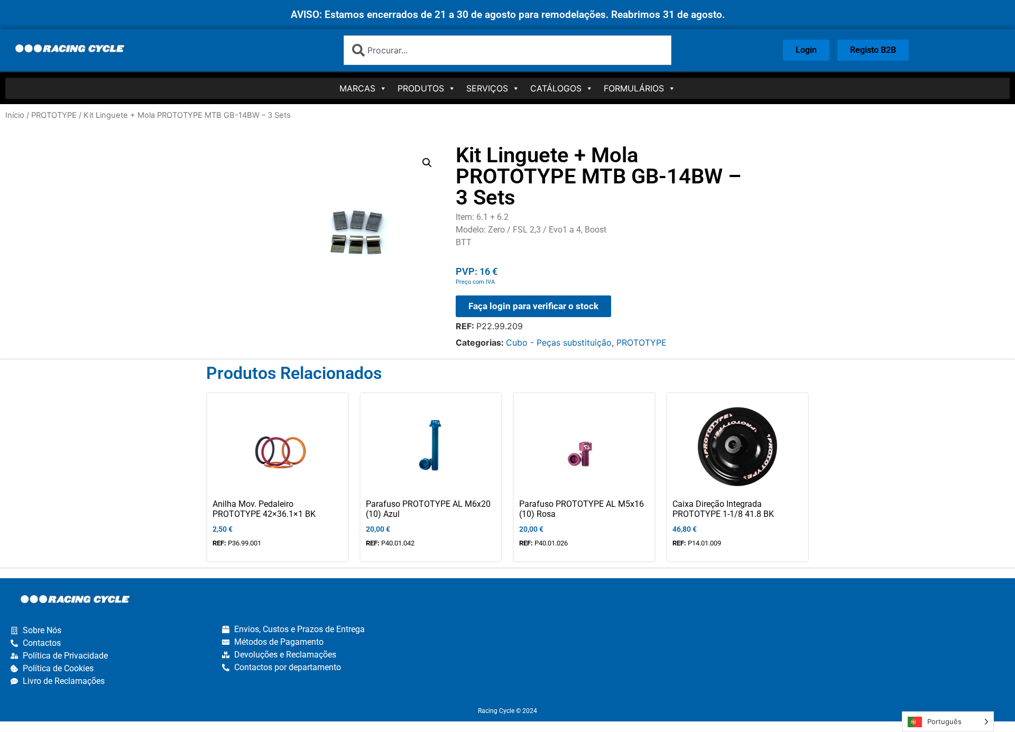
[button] (427, 162)
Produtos (421, 88)
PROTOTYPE (54, 115)
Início (14, 115)
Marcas (357, 88)
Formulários (634, 88)
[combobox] (507, 50)
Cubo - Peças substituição (559, 342)
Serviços (487, 88)
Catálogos (556, 88)
